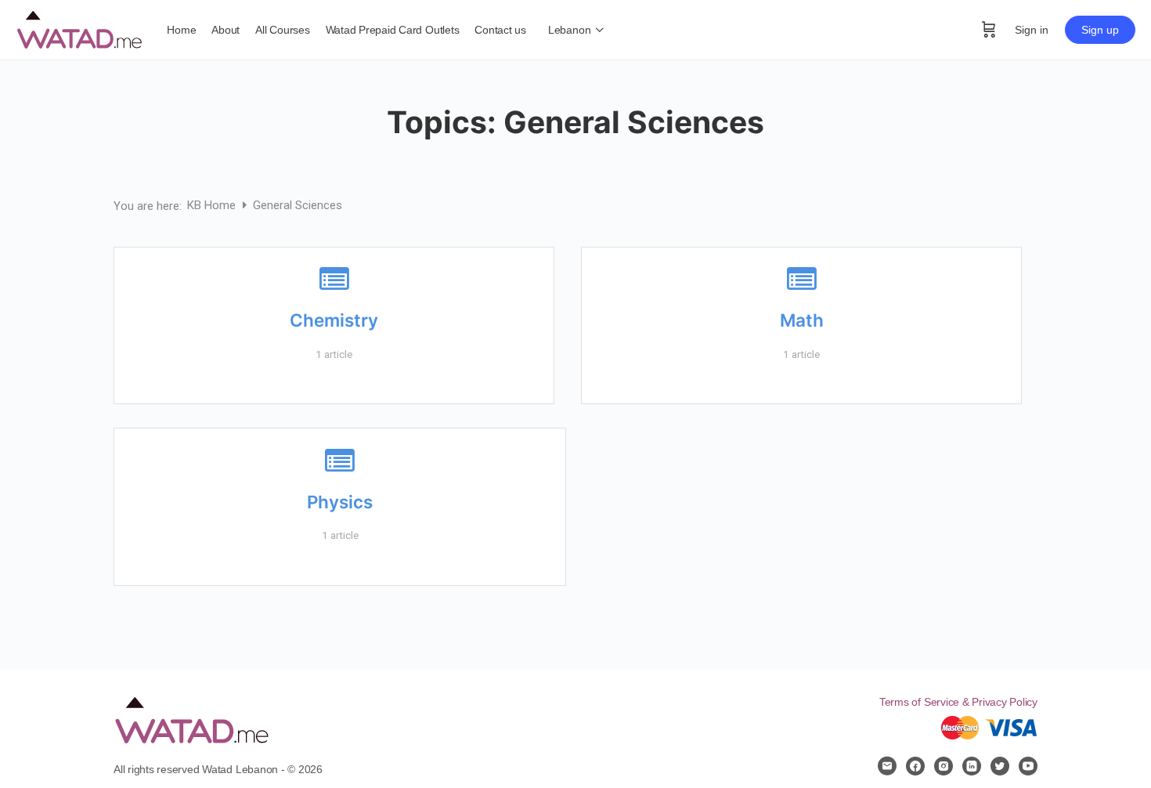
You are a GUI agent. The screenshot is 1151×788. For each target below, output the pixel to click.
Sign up (1100, 29)
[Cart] (989, 30)
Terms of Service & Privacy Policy (958, 702)
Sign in (1031, 29)
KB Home (213, 205)
